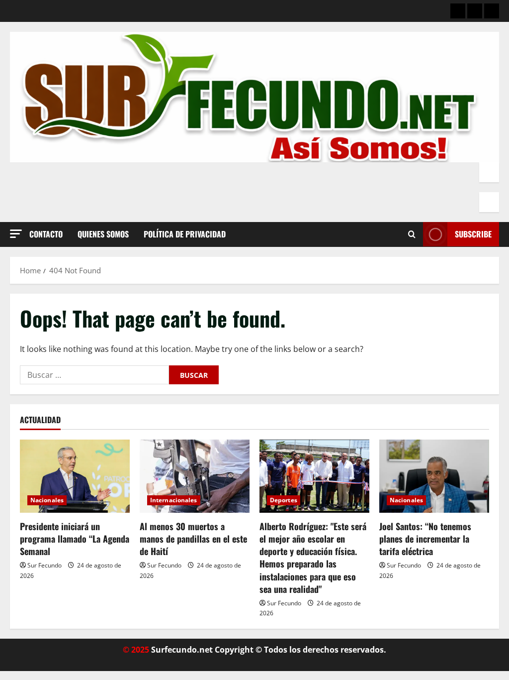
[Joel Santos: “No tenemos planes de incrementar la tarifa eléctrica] (434, 476)
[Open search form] (412, 234)
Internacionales (173, 500)
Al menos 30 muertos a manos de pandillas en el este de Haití (193, 539)
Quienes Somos (103, 234)
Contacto (46, 234)
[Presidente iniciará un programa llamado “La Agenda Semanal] (75, 476)
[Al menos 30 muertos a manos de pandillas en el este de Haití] (195, 476)
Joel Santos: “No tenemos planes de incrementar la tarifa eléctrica (425, 539)
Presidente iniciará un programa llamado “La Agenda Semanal (74, 539)
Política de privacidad (185, 234)
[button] (16, 233)
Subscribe (473, 234)
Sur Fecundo (44, 565)
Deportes (283, 500)
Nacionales (47, 500)
